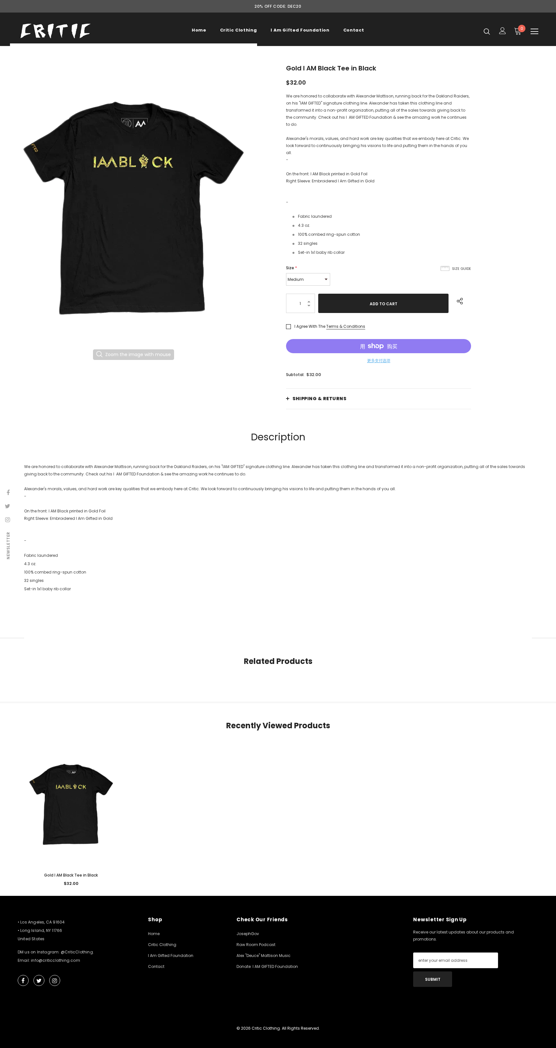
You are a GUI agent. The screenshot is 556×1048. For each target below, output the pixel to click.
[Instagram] (349, 557)
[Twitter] (336, 557)
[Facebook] (323, 557)
